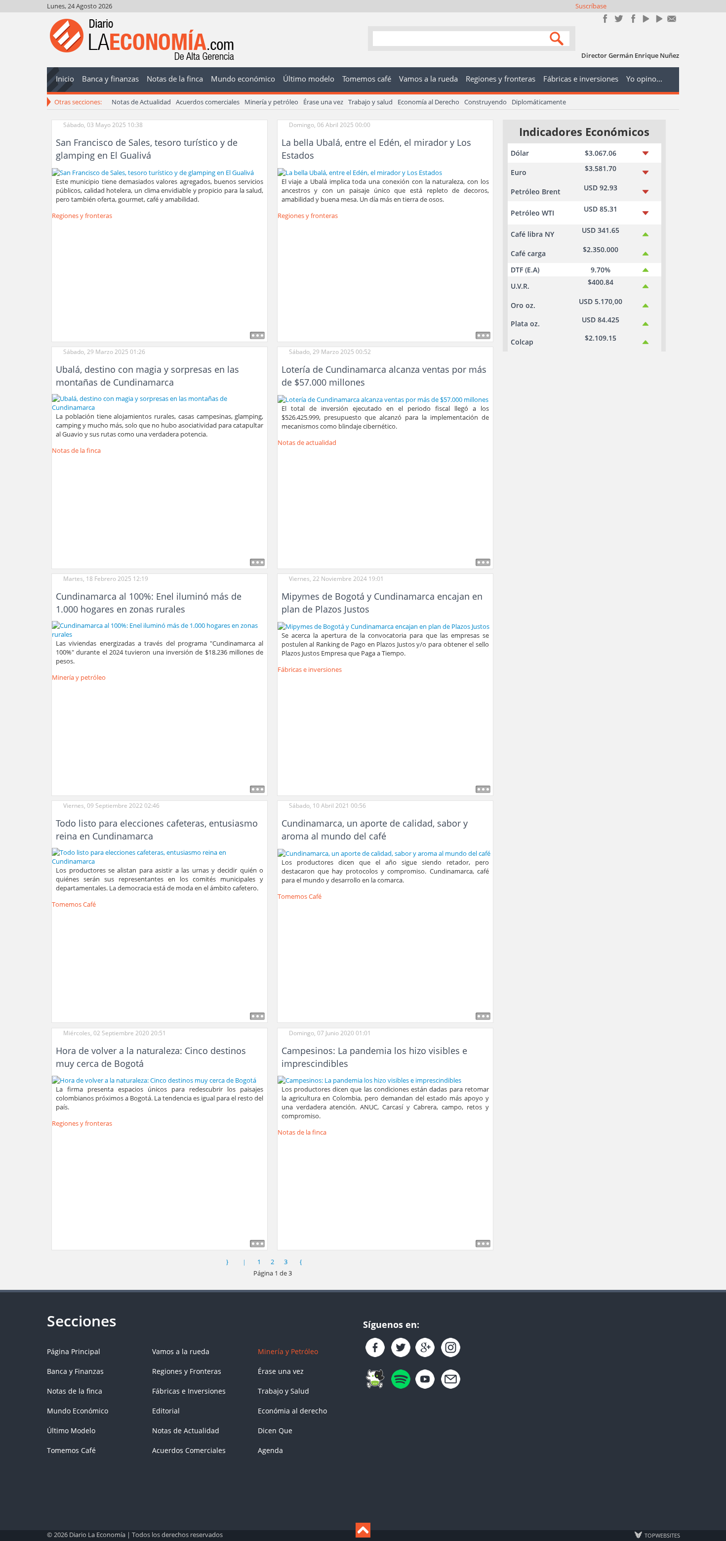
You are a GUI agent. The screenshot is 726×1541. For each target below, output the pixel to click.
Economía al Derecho (428, 101)
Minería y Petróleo (288, 1351)
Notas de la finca (76, 450)
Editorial (166, 1410)
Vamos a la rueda (180, 1351)
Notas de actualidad (307, 442)
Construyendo (485, 101)
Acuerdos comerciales (208, 101)
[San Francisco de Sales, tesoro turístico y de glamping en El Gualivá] (153, 171)
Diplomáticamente (539, 101)
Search (558, 37)
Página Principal (73, 1351)
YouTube (645, 18)
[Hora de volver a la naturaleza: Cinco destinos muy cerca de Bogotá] (154, 1079)
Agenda (270, 1450)
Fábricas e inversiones (310, 669)
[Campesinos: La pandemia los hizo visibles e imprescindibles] (369, 1079)
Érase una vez (323, 101)
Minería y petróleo (271, 101)
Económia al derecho (292, 1410)
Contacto (672, 18)
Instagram (632, 18)
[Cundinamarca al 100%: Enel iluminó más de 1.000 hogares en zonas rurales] (159, 629)
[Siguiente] (300, 1261)
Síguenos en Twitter (618, 18)
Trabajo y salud (370, 101)
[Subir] (363, 1530)
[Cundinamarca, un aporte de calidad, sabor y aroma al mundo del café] (384, 852)
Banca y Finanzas (75, 1371)
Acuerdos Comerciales (189, 1450)
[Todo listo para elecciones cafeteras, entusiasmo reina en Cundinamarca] (159, 856)
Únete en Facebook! (605, 18)
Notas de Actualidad (141, 101)
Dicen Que (275, 1430)
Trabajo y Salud (283, 1391)
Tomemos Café (74, 904)
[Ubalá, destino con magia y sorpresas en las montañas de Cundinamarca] (159, 402)
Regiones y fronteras (82, 215)
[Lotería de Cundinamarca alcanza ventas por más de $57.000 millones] (383, 398)
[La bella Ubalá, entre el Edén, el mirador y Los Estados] (360, 171)
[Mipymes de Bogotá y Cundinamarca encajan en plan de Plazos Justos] (383, 625)
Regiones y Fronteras (186, 1371)
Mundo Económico (77, 1410)
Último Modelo (71, 1430)
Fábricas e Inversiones (189, 1391)
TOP (662, 1535)
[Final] (317, 1261)
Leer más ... (257, 335)
